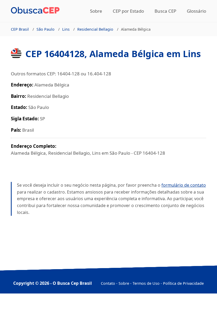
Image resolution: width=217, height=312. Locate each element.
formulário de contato (183, 185)
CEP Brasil (20, 29)
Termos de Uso (146, 283)
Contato (108, 283)
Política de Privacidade (183, 283)
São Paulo (46, 29)
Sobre (96, 11)
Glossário (196, 11)
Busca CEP (165, 11)
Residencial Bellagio (95, 29)
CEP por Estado (128, 11)
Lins (66, 29)
